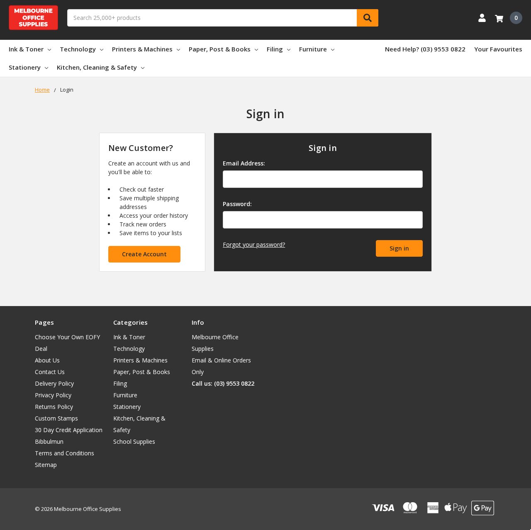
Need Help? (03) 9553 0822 (425, 49)
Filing (275, 49)
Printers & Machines (142, 49)
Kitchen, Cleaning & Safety (97, 67)
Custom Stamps (56, 418)
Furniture (313, 49)
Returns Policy (54, 407)
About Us (47, 360)
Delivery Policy (54, 383)
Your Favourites (498, 49)
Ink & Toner (26, 49)
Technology (78, 49)
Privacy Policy (53, 395)
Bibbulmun (49, 441)
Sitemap (46, 465)
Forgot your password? (254, 244)
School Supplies (134, 441)
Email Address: (244, 163)
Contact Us (50, 372)
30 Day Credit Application (68, 430)
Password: (237, 204)
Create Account (144, 254)
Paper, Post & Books (220, 49)
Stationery (25, 67)
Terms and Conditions (64, 453)
